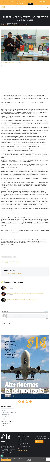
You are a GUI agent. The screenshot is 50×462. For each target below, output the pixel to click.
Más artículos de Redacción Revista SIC (14, 273)
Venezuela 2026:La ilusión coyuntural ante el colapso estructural (21, 299)
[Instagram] (21, 3)
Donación (30, 3)
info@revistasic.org (22, 450)
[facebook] (19, 401)
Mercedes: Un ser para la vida (13, 287)
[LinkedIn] (10, 262)
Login (46, 311)
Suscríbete (38, 441)
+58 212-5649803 (42, 1)
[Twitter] (19, 3)
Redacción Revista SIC (8, 62)
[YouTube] (23, 3)
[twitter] (23, 401)
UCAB (15, 257)
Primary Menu (48, 8)
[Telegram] (14, 262)
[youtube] (30, 401)
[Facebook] (17, 3)
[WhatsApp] (17, 262)
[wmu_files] (47, 319)
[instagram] (27, 401)
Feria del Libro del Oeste (7, 257)
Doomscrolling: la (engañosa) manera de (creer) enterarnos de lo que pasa (24, 293)
